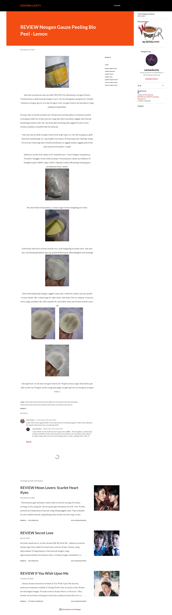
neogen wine (108, 77)
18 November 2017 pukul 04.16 (53, 429)
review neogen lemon (111, 82)
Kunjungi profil (151, 79)
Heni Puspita (30, 420)
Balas (28, 442)
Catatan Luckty (30, 5)
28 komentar (33, 561)
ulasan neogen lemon (111, 85)
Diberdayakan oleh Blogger (71, 609)
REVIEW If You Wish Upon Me (44, 573)
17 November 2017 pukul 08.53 (46, 420)
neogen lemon (109, 74)
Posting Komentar (35, 601)
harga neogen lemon (111, 68)
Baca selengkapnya (78, 520)
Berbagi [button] (108, 57)
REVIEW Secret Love (36, 533)
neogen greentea (110, 71)
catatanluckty (37, 429)
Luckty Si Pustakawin (145, 95)
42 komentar (33, 520)
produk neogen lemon (111, 79)
